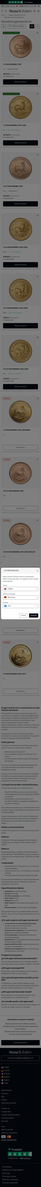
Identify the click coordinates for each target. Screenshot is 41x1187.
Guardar (34, 615)
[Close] (37, 570)
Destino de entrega (9, 594)
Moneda (5, 602)
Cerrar (23, 615)
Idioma (5, 585)
